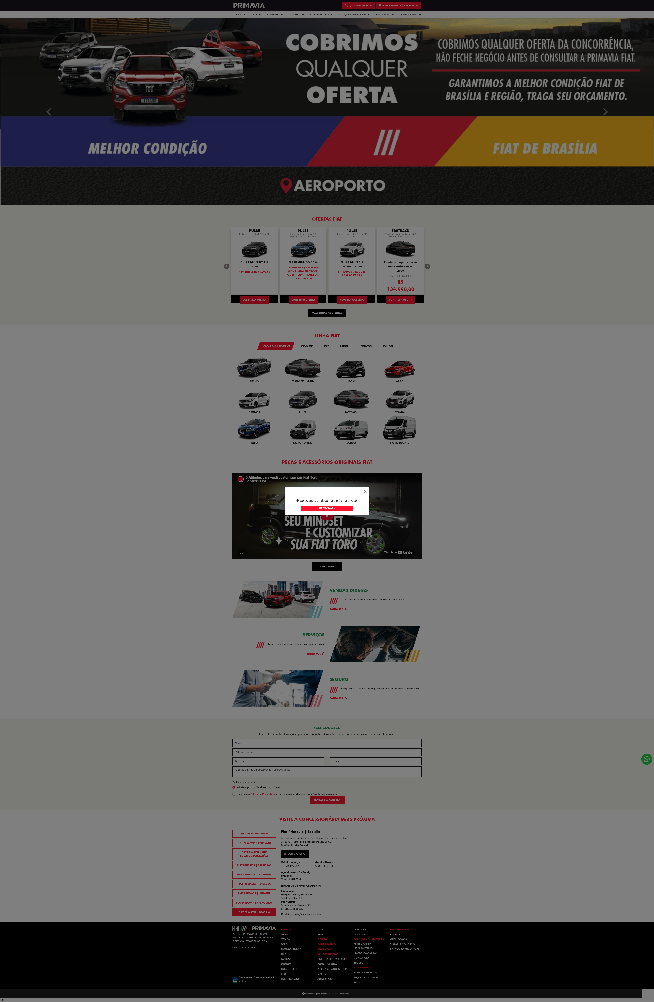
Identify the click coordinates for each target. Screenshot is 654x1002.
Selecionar (325, 508)
